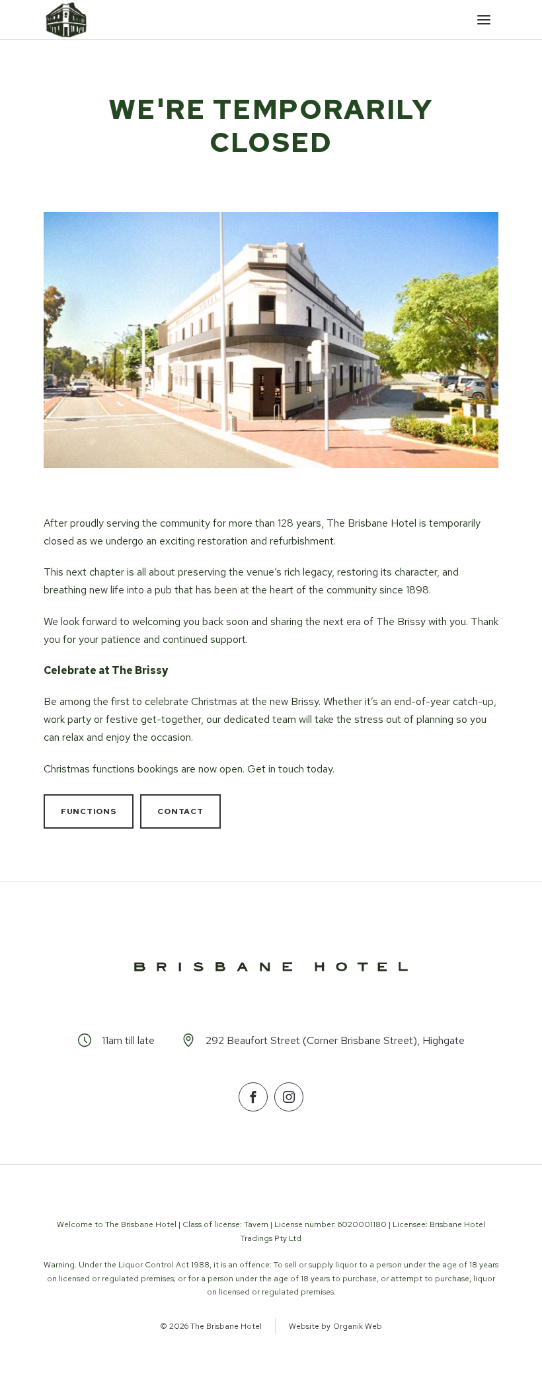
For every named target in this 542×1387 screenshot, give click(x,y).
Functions (88, 811)
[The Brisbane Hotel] (66, 20)
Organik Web (357, 1326)
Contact (180, 811)
